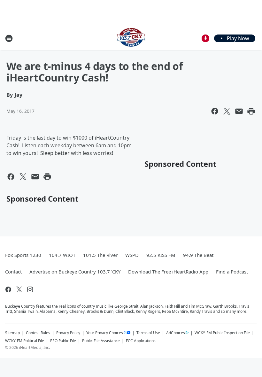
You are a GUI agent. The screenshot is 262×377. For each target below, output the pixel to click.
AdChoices (175, 332)
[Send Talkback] (205, 38)
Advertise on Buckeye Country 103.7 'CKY (74, 271)
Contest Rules (38, 332)
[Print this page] (251, 111)
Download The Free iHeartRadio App (168, 271)
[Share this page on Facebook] (214, 111)
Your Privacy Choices (104, 332)
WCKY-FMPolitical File (24, 340)
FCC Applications (141, 340)
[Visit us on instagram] (30, 289)
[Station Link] (131, 38)
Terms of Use (148, 332)
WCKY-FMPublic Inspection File (222, 332)
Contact (13, 271)
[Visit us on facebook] (8, 289)
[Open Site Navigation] (9, 38)
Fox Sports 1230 (23, 255)
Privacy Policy (68, 332)
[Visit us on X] (19, 289)
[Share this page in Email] (239, 111)
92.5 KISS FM (160, 255)
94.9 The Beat (198, 255)
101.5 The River (100, 255)
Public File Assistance (101, 340)
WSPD (132, 255)
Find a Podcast (232, 271)
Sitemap (12, 332)
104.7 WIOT (62, 255)
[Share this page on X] (226, 111)
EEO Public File (63, 340)
